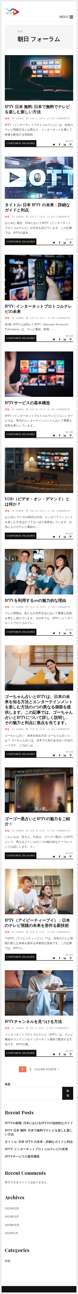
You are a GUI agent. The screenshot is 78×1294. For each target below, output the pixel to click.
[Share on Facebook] (60, 144)
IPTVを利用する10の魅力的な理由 (39, 571)
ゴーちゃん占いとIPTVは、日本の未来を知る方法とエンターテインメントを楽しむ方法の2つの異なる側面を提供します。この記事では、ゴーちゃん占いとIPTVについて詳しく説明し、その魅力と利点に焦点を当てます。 (39, 668)
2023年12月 (12, 1208)
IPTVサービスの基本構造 (39, 374)
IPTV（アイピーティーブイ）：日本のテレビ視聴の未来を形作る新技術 (39, 891)
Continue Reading (20, 143)
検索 (7, 1084)
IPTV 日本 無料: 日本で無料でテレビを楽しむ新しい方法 (39, 78)
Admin (20, 118)
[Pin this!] (70, 144)
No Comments (60, 118)
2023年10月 (12, 1225)
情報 (7, 118)
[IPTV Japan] (12, 18)
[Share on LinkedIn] (65, 144)
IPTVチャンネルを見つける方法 (39, 993)
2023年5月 (11, 1233)
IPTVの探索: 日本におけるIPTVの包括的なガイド (39, 1123)
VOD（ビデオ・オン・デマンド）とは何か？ (39, 470)
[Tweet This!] (54, 144)
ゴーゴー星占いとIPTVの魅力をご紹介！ (39, 790)
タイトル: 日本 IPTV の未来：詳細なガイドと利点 (39, 178)
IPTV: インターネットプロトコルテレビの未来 (39, 277)
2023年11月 (12, 1216)
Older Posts (45, 1069)
